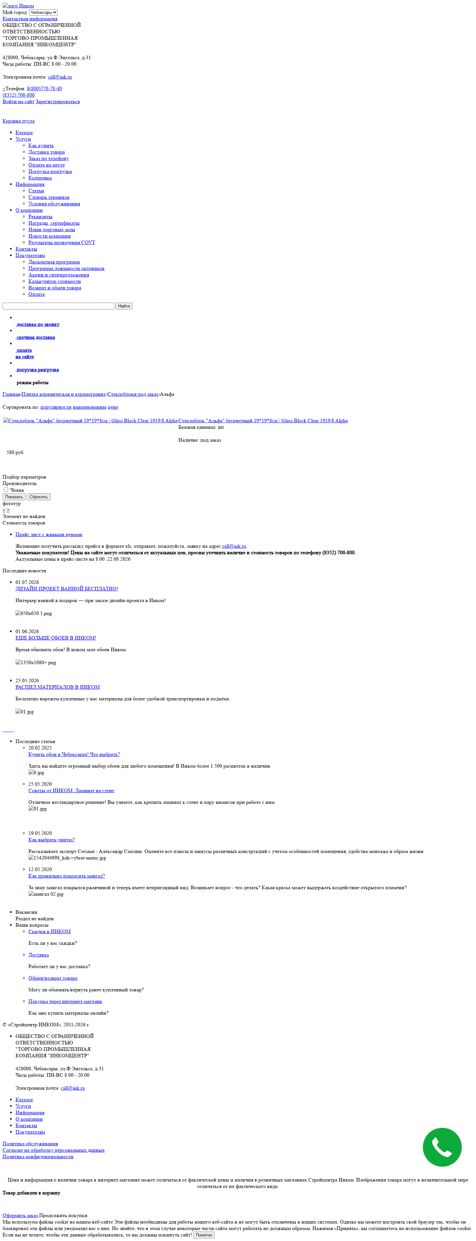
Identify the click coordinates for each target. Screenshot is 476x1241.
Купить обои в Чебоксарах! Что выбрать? (74, 754)
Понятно (204, 1235)
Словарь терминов (49, 197)
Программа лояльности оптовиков (66, 268)
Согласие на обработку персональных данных (54, 1150)
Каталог (24, 132)
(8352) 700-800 (19, 95)
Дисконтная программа (54, 262)
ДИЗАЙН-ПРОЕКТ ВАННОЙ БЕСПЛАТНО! (67, 589)
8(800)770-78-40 (44, 88)
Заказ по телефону (48, 158)
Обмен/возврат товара (52, 978)
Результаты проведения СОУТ (61, 242)
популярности (56, 407)
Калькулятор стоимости (54, 281)
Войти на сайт (18, 101)
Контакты (26, 249)
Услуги (23, 139)
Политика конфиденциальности (38, 1156)
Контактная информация (30, 19)
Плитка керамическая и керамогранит (64, 394)
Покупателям (30, 255)
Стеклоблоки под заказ (133, 394)
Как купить (41, 145)
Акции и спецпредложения (58, 275)
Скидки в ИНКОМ (49, 931)
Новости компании (49, 236)
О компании (29, 210)
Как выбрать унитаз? (51, 839)
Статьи (36, 191)
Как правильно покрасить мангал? (66, 876)
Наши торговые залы (51, 229)
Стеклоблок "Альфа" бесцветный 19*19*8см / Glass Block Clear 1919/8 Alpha (263, 420)
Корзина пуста (19, 121)
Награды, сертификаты (54, 223)
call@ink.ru (60, 77)
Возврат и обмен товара (54, 288)
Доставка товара (46, 152)
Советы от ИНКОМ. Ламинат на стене (71, 790)
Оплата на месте (46, 165)
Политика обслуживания (30, 1143)
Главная (11, 394)
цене (113, 407)
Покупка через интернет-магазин (65, 1001)
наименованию (90, 407)
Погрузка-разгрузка (50, 171)
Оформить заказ (20, 1215)
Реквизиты (40, 216)
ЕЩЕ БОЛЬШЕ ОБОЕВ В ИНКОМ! (56, 638)
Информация (30, 184)
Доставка (38, 955)
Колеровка (40, 178)
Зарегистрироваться (58, 101)
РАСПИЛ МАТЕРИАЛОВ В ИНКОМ (58, 687)
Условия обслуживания (54, 203)
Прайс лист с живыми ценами (49, 534)
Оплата (36, 294)
